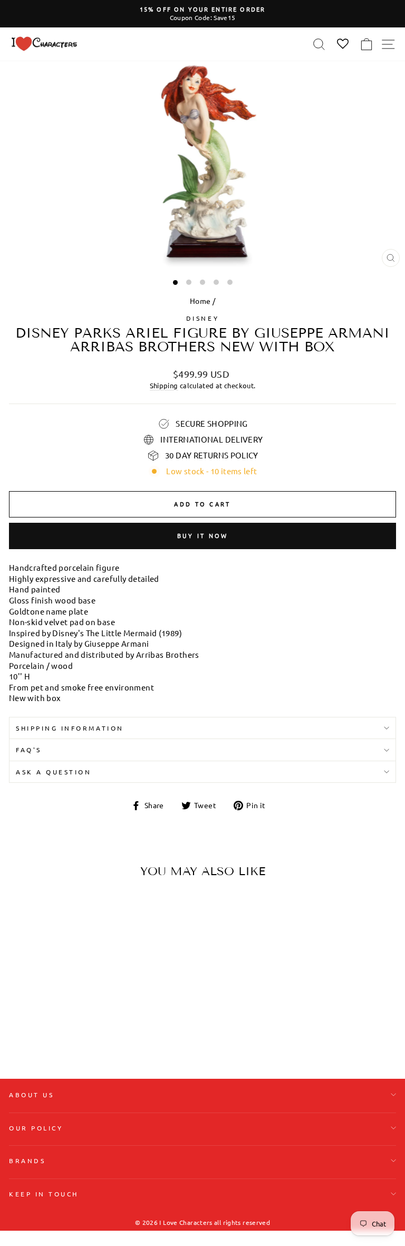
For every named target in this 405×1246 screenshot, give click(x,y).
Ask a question (53, 772)
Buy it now (202, 535)
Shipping (164, 385)
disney (202, 318)
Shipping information (70, 728)
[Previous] (21, 952)
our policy (36, 1128)
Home (200, 300)
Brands (27, 1160)
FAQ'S (29, 749)
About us (31, 1094)
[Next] (146, 952)
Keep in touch (44, 1194)
